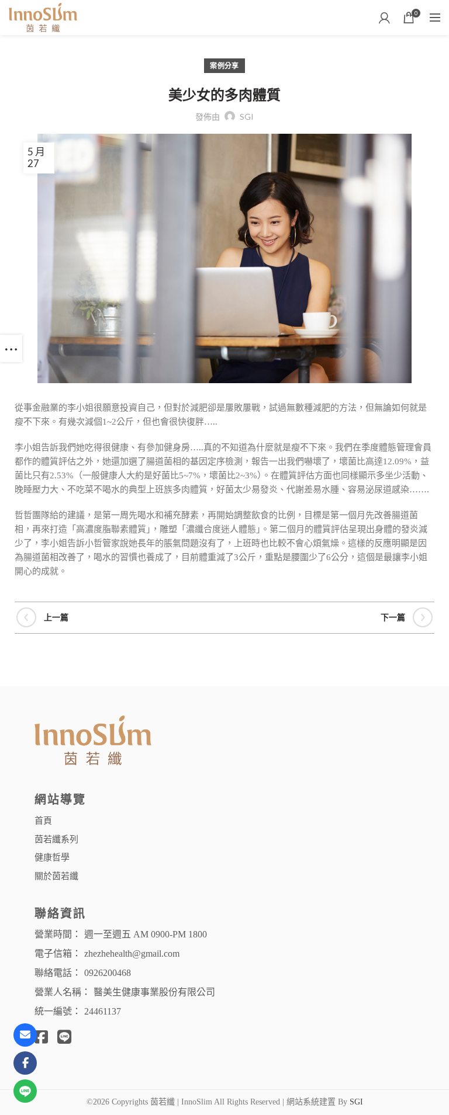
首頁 (43, 820)
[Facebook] (25, 1063)
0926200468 (107, 973)
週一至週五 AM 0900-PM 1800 (145, 934)
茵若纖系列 (56, 838)
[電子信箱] (25, 1035)
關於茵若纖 (56, 875)
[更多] (11, 348)
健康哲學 (52, 857)
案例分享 (224, 65)
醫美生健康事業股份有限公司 (154, 992)
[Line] (25, 1091)
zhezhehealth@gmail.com (131, 953)
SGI (356, 1101)
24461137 (102, 1011)
